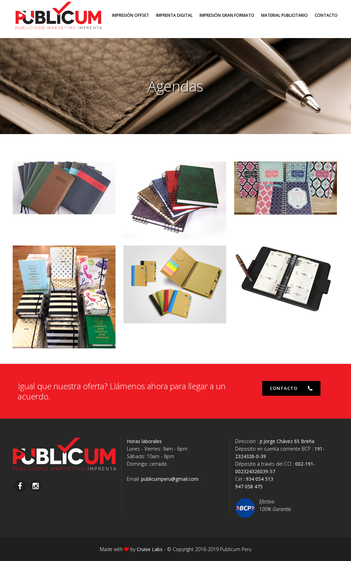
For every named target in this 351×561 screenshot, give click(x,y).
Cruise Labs (149, 549)
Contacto (284, 388)
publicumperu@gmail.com (169, 479)
